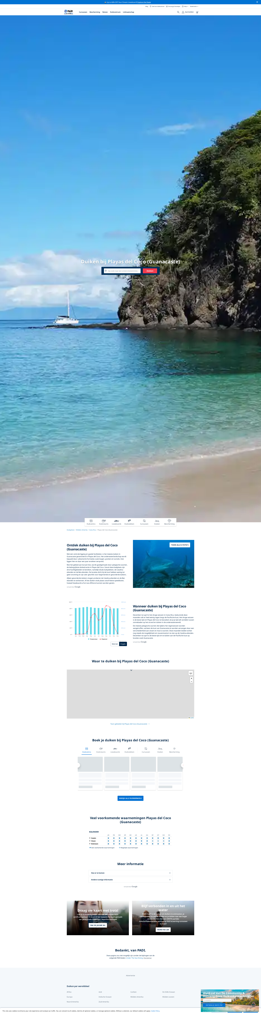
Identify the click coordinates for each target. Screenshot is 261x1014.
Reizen (105, 12)
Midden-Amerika (81, 530)
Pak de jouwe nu (97, 925)
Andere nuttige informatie (102, 880)
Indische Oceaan (105, 997)
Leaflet (192, 717)
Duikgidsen (71, 530)
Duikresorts (101, 752)
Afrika (69, 992)
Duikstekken (129, 752)
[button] (131, 670)
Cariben (133, 992)
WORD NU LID (163, 930)
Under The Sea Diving (134, 958)
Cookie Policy (155, 1011)
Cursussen (83, 12)
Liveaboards (115, 752)
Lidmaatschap (128, 12)
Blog (146, 6)
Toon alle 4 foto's (180, 545)
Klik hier (243, 1009)
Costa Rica (92, 530)
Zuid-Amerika (104, 1002)
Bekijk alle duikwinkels (130, 798)
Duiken (160, 752)
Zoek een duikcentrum (158, 6)
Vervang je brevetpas (174, 6)
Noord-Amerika (73, 1002)
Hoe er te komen (98, 873)
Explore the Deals (144, 2)
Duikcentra (86, 752)
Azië (100, 992)
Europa (69, 997)
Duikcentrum (115, 12)
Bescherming (95, 12)
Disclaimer (148, 958)
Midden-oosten (168, 997)
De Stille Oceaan (168, 992)
